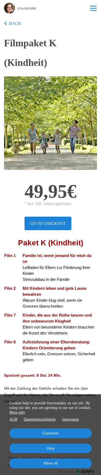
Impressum (70, 419)
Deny (51, 448)
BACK (15, 23)
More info (17, 412)
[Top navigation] (93, 8)
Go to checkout (48, 223)
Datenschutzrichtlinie (40, 419)
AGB (13, 419)
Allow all (50, 463)
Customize (50, 433)
